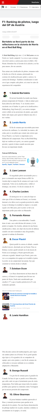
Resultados (35, 2)
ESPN (11, 2)
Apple (10, 164)
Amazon (22, 164)
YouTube (15, 164)
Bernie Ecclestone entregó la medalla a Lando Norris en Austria (23, 294)
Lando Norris (19, 122)
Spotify (4, 164)
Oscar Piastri (19, 239)
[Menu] (3, 2)
